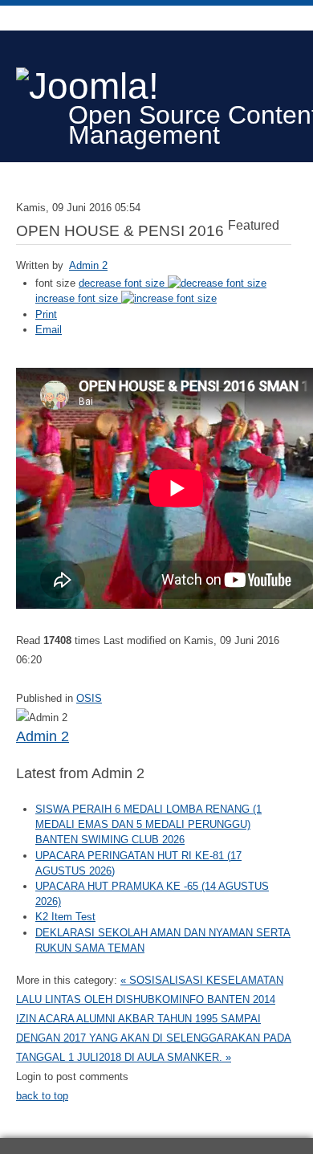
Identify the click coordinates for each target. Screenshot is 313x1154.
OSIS (89, 698)
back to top (42, 1096)
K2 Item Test (65, 917)
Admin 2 (88, 265)
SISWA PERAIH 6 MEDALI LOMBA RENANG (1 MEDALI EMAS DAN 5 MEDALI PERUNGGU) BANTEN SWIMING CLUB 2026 (148, 824)
